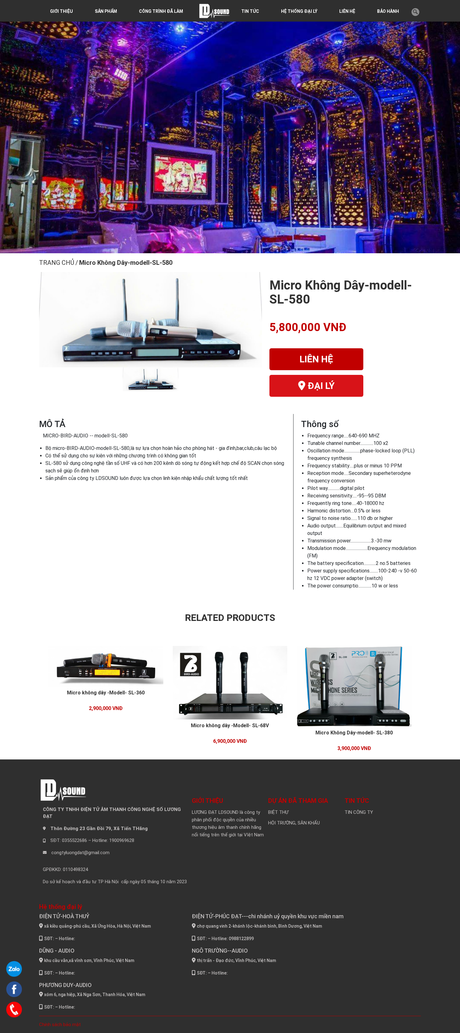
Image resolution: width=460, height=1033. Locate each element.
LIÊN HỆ (347, 11)
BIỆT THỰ (278, 812)
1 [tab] (216, 247)
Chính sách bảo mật (60, 1024)
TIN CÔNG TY (359, 812)
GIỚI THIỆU (61, 11)
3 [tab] (235, 247)
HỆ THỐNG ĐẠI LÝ (299, 11)
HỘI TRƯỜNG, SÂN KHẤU (294, 823)
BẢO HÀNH (388, 11)
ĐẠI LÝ (320, 385)
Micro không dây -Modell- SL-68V (230, 725)
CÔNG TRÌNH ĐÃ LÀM (161, 11)
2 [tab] (225, 247)
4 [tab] (244, 247)
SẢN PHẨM (106, 11)
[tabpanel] (230, 136)
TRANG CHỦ (56, 262)
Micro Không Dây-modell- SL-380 (354, 733)
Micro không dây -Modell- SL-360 (106, 693)
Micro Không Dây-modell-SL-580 (125, 262)
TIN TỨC (250, 11)
